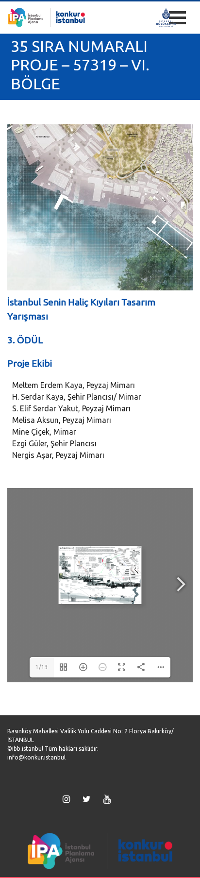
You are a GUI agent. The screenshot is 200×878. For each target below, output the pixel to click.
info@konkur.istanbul (36, 757)
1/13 (41, 667)
